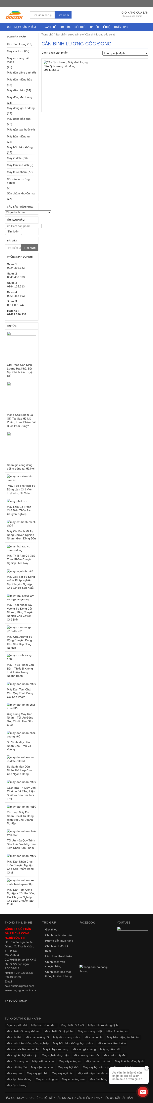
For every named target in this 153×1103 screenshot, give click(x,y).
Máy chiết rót (15, 51)
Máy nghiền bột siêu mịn (22, 1055)
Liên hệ (106, 27)
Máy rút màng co (17, 1061)
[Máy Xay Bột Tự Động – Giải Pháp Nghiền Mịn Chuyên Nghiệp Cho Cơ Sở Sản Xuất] (21, 571)
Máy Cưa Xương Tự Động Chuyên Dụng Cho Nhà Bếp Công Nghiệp (19, 642)
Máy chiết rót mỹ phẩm (59, 1031)
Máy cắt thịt (14, 1037)
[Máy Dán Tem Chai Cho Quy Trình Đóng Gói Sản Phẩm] (21, 684)
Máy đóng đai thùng (19, 97)
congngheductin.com (24, 990)
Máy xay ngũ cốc (62, 1073)
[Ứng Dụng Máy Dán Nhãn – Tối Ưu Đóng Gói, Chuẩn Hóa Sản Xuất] (21, 706)
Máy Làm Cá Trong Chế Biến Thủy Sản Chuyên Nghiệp (19, 510)
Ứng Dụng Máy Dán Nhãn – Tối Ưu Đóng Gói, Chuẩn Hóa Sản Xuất (20, 719)
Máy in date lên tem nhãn (23, 1049)
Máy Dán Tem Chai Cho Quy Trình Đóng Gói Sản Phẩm (20, 693)
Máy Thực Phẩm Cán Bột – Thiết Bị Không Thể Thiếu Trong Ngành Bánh (20, 670)
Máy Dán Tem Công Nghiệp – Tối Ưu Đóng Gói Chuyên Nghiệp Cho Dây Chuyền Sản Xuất (21, 897)
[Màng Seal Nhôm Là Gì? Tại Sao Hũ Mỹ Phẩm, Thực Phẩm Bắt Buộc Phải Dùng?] (21, 396)
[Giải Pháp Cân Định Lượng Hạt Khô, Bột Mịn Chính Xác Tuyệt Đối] (21, 346)
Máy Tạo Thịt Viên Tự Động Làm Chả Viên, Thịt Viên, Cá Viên (21, 489)
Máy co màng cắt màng (18, 60)
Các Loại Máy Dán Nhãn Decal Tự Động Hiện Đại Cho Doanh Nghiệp (20, 818)
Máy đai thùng (99, 1079)
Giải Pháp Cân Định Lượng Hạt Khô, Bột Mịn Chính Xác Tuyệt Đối (20, 370)
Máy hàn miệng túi (18, 136)
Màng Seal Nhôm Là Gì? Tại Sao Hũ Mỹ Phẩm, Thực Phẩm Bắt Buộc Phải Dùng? (21, 420)
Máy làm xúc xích (18, 165)
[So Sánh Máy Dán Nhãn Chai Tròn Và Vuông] (21, 734)
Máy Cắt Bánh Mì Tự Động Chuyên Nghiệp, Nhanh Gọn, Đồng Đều (21, 535)
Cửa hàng (65, 27)
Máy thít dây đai (17, 1067)
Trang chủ (49, 27)
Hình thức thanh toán (58, 956)
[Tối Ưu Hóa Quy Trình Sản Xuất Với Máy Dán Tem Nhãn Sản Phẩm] (21, 833)
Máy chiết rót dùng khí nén (23, 1031)
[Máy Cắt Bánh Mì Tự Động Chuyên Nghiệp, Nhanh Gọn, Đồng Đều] (21, 523)
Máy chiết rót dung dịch (103, 1025)
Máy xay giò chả (37, 1073)
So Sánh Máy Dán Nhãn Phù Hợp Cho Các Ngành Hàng (19, 770)
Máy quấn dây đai (115, 1055)
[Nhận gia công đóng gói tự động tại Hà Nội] (21, 446)
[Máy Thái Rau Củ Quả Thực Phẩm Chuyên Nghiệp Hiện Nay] (21, 548)
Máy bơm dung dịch (43, 1025)
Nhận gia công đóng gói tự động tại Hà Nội (20, 466)
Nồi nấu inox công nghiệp (18, 180)
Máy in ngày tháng (84, 1049)
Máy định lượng (16, 1085)
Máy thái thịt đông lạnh (129, 1061)
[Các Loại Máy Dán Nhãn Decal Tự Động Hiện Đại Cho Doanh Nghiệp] (21, 806)
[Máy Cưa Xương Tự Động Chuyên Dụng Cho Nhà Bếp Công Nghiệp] (21, 629)
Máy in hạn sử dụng (55, 1049)
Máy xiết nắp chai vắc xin (93, 1073)
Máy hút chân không (20, 147)
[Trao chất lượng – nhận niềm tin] (14, 14)
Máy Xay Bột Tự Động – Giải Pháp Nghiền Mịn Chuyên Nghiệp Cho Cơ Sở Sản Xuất (21, 582)
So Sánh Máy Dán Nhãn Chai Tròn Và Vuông (19, 745)
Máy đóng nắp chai (19, 118)
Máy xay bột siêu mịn (96, 1067)
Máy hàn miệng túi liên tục (123, 1037)
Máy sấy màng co (70, 1061)
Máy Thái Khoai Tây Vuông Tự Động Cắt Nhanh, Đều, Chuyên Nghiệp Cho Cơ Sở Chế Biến (20, 612)
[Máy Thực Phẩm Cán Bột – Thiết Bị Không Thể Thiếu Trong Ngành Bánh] (21, 657)
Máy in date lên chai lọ (111, 1043)
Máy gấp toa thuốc (18, 129)
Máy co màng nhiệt (90, 1031)
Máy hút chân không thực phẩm (73, 1043)
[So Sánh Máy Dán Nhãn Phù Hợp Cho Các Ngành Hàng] (21, 759)
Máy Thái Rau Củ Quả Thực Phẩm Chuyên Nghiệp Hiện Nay (21, 559)
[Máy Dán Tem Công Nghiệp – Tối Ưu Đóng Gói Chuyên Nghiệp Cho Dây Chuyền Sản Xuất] (21, 882)
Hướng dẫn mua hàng (59, 940)
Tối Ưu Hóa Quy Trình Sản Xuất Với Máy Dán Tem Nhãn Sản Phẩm (21, 844)
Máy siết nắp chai (43, 1061)
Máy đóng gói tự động (21, 108)
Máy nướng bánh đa (86, 1055)
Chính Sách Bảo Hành (59, 935)
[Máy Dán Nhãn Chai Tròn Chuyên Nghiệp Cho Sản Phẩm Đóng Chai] (21, 856)
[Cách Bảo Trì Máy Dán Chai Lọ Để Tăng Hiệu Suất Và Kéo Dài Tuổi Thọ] (21, 782)
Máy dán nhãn (16, 90)
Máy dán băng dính (19, 72)
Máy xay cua (15, 1073)
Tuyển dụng (121, 27)
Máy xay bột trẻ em (126, 1067)
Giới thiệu (80, 27)
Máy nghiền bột (110, 1049)
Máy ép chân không (19, 1079)
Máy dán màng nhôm (66, 1037)
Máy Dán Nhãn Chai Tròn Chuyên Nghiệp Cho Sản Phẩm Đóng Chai (20, 867)
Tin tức (94, 27)
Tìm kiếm (63, 15)
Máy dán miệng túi (37, 1037)
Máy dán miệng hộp (19, 79)
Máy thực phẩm (17, 172)
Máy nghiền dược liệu (55, 1055)
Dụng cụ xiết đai (17, 1025)
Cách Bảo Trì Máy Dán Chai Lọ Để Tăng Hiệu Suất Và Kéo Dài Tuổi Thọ (21, 793)
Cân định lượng (16, 44)
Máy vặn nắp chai (42, 1067)
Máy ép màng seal (73, 1079)
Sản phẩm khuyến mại (21, 193)
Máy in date (14, 158)
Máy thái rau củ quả (98, 1061)
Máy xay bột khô (68, 1067)
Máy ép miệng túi (47, 1079)
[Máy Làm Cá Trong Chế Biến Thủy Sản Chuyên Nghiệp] (21, 501)
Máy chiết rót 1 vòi (72, 1025)
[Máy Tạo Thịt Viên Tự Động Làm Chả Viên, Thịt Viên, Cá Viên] (21, 478)
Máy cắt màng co (117, 1031)
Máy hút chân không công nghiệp (28, 1043)
